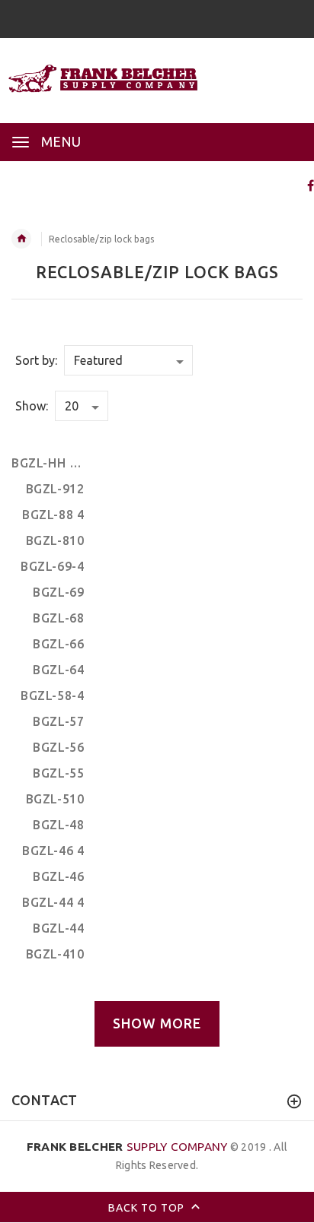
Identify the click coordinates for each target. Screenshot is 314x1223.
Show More (157, 1023)
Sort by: (36, 360)
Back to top (147, 1208)
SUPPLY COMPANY (127, 1146)
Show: (31, 406)
